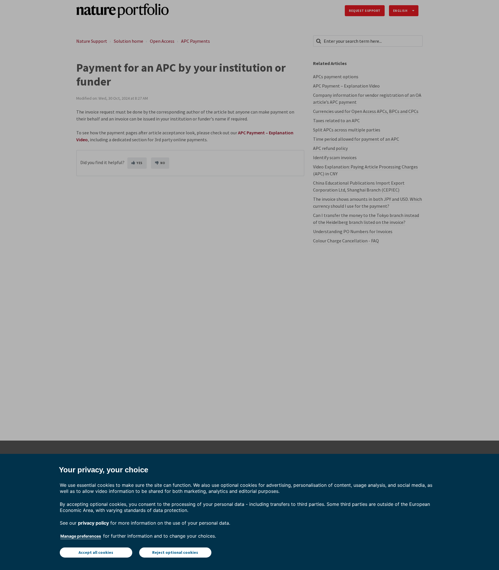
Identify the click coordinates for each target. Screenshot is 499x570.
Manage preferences (80, 536)
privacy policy (93, 523)
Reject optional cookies (175, 552)
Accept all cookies (96, 552)
